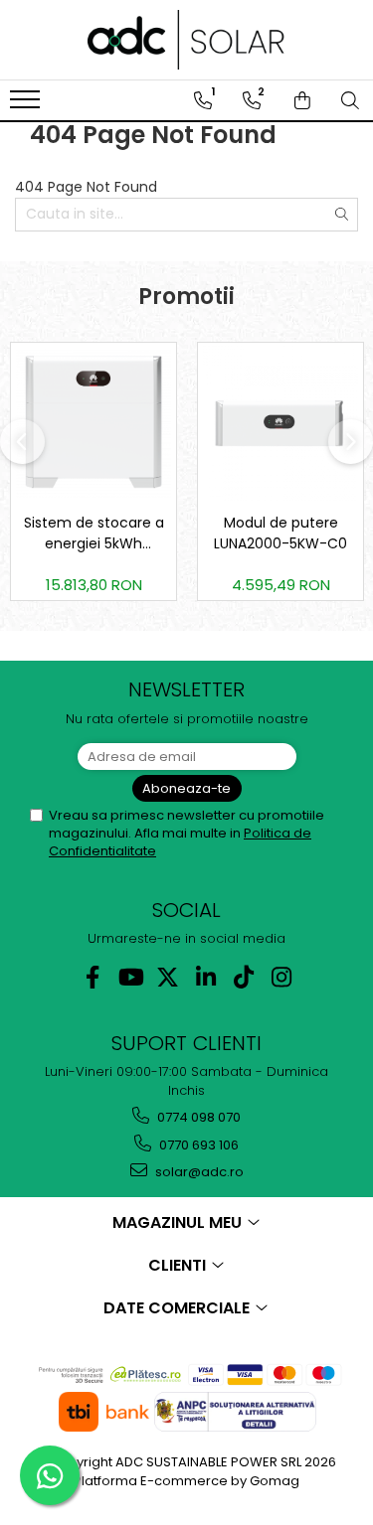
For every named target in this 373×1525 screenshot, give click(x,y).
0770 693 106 (197, 1145)
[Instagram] (281, 977)
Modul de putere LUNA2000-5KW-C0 (280, 533)
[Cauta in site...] (350, 100)
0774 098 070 (197, 1117)
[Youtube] (129, 977)
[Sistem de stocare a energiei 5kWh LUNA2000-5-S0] (93, 423)
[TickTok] (243, 977)
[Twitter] (167, 977)
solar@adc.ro (198, 1171)
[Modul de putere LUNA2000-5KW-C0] (280, 423)
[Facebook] (92, 977)
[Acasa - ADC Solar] (187, 40)
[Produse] (27, 105)
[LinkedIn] (205, 977)
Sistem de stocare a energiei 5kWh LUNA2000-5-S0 (94, 533)
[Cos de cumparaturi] (302, 100)
